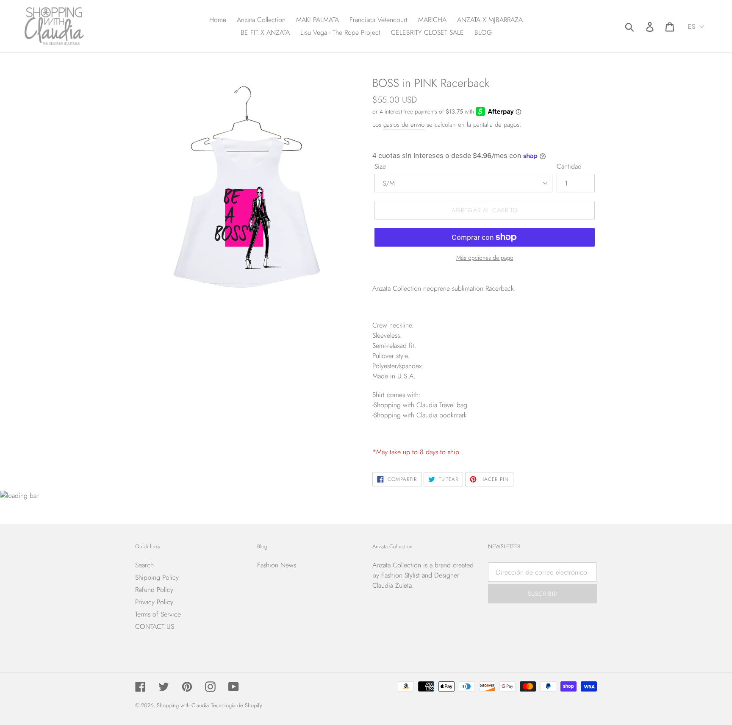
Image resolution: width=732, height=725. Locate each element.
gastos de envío (403, 124)
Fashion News (276, 565)
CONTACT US (154, 626)
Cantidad (569, 166)
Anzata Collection (396, 565)
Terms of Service (158, 614)
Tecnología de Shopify (236, 705)
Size (380, 166)
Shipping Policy (157, 577)
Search (144, 565)
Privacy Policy (154, 602)
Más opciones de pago (484, 257)
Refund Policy (154, 589)
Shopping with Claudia (183, 705)
